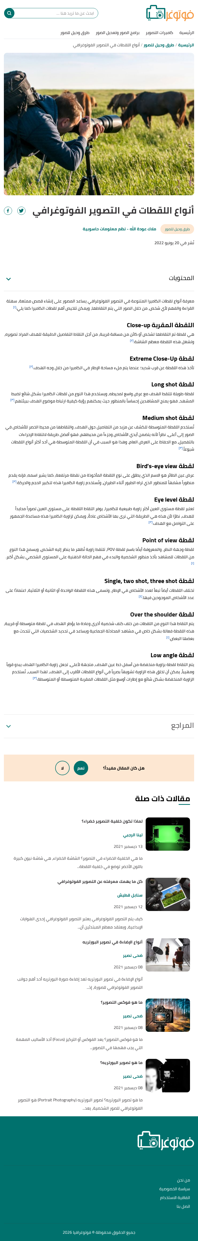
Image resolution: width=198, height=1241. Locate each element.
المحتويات (181, 278)
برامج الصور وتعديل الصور (117, 32)
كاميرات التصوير (159, 32)
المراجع (182, 725)
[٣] (12, 400)
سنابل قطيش (130, 895)
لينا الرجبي (133, 835)
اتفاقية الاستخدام (175, 1197)
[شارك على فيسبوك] (8, 211)
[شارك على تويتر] (21, 211)
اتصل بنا (183, 1206)
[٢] (132, 340)
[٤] (140, 596)
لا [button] (62, 768)
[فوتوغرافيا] (170, 13)
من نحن (183, 1180)
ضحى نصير (133, 955)
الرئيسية (186, 32)
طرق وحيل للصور (74, 32)
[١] (14, 307)
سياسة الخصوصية (174, 1189)
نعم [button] (81, 768)
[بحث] (9, 13)
